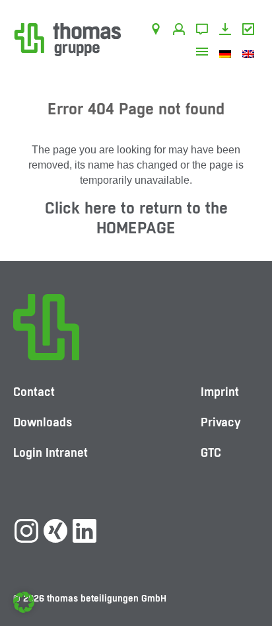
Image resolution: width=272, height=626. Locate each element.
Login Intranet (50, 452)
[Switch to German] (227, 53)
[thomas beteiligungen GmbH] (67, 38)
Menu (204, 53)
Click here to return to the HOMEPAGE (136, 217)
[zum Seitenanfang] (249, 576)
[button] (24, 602)
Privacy (221, 422)
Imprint (220, 392)
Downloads (227, 31)
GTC (250, 31)
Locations (158, 31)
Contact (204, 31)
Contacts (181, 31)
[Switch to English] (250, 53)
